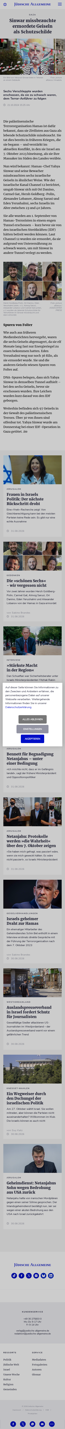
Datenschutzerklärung (18, 707)
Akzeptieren (32, 738)
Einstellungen (32, 729)
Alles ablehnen (32, 719)
